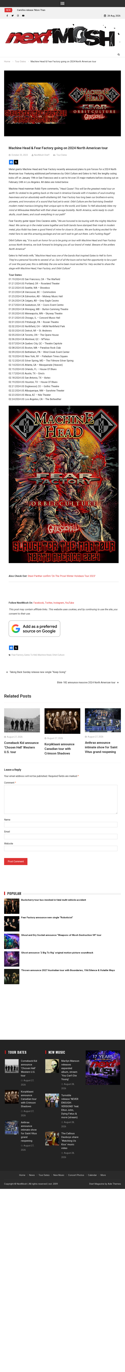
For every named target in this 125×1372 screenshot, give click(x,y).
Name (7, 819)
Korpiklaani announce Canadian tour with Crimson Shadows (59, 748)
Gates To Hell (30, 655)
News (32, 1175)
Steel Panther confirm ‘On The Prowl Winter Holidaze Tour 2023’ (62, 576)
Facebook (38, 602)
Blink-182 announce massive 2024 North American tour (86, 682)
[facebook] (7, 15)
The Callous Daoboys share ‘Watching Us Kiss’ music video (69, 1141)
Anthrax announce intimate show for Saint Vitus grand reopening (101, 747)
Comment (10, 782)
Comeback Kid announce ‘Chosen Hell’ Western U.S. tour (21, 747)
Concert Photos (76, 1175)
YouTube (69, 602)
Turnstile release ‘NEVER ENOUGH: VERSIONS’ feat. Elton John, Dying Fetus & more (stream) (70, 1106)
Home (22, 1175)
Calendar (92, 1175)
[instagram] (18, 15)
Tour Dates (61, 155)
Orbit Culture (58, 655)
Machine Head (44, 655)
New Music (58, 1175)
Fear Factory (17, 655)
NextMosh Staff (42, 155)
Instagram (58, 602)
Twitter (48, 602)
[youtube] (23, 15)
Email (7, 831)
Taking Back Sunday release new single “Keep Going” (38, 672)
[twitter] (12, 15)
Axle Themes (114, 1183)
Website (8, 843)
